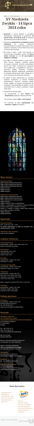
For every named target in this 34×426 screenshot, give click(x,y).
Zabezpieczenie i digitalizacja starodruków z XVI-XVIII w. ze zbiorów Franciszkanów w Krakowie (7, 397)
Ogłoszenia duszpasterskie (27, 16)
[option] (8, 396)
